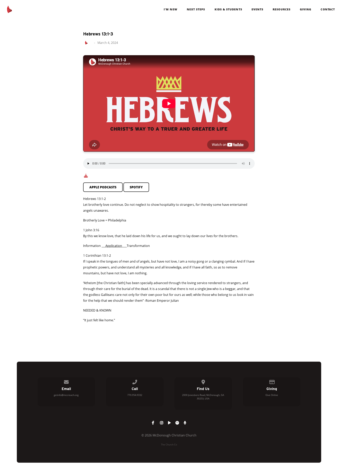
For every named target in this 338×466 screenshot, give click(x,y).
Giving (305, 9)
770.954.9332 (134, 395)
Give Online (271, 395)
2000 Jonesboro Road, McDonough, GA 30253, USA (203, 396)
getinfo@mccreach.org (66, 395)
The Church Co (169, 444)
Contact (328, 9)
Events (257, 9)
